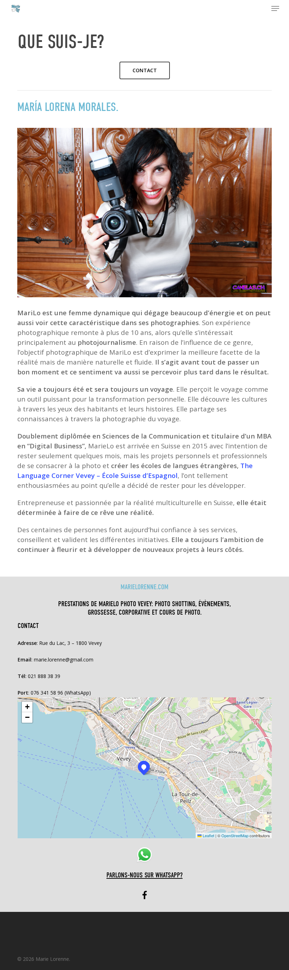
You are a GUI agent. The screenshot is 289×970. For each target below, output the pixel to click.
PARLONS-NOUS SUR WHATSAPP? (144, 875)
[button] (275, 8)
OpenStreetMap (234, 835)
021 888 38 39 (44, 676)
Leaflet (208, 835)
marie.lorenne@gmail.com (63, 659)
